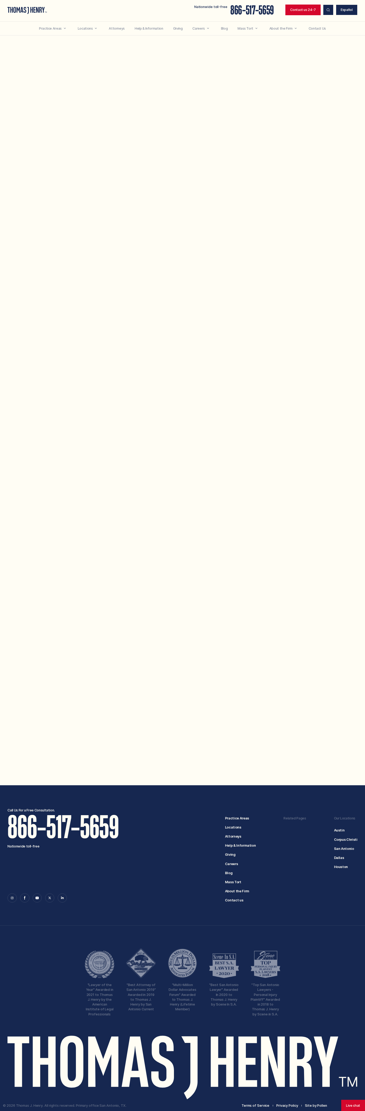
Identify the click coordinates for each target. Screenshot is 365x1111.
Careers (231, 864)
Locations (233, 827)
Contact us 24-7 (303, 10)
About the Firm (237, 891)
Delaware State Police (194, 304)
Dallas (339, 858)
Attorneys (233, 836)
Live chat (353, 1106)
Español (347, 10)
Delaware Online (194, 149)
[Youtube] (37, 897)
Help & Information (240, 845)
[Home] (27, 10)
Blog (229, 873)
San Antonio (344, 849)
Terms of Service (226, 712)
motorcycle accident (172, 153)
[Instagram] (12, 897)
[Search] (328, 10)
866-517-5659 (252, 10)
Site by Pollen (316, 1106)
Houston (341, 867)
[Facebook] (24, 897)
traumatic (272, 231)
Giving (230, 855)
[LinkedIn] (62, 897)
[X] (49, 897)
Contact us (234, 900)
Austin (339, 830)
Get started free (280, 737)
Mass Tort (233, 882)
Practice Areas (237, 818)
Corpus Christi (346, 840)
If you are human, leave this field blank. (185, 744)
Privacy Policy (257, 712)
